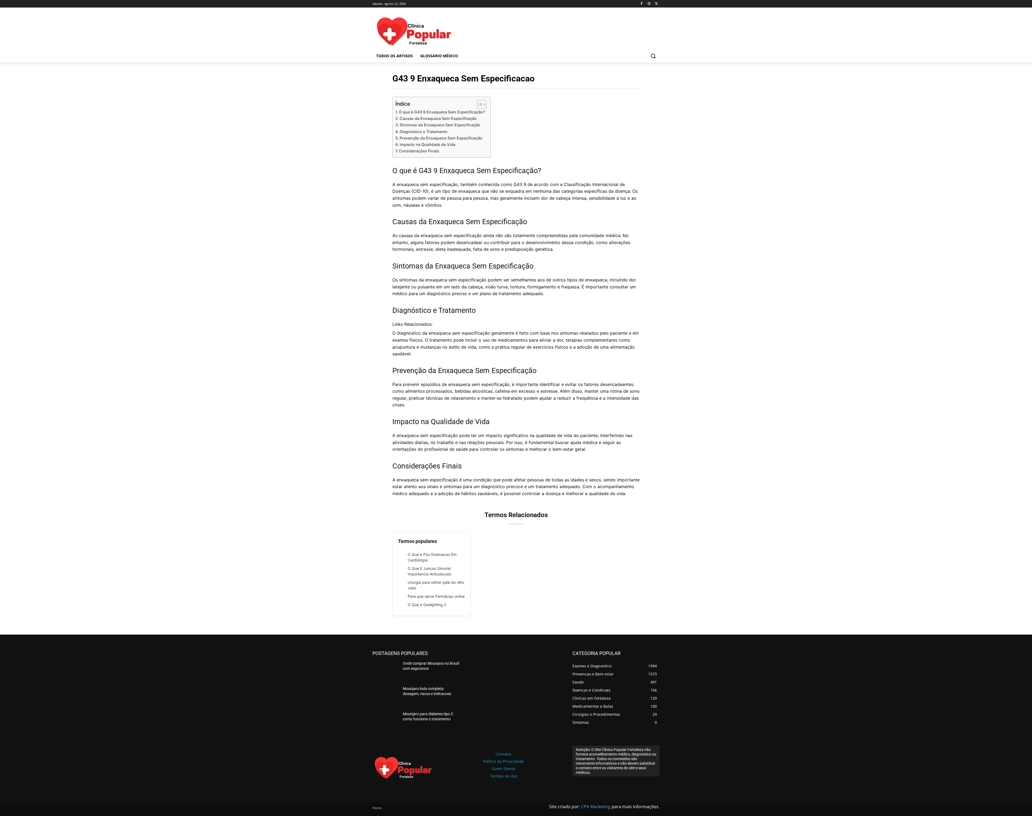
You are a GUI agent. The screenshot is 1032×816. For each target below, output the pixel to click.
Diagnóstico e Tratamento (423, 131)
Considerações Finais (419, 151)
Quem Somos (503, 768)
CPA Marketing (596, 807)
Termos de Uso (503, 776)
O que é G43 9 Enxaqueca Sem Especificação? (442, 112)
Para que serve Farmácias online (436, 596)
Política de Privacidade (503, 761)
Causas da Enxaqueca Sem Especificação (438, 118)
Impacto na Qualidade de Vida (427, 144)
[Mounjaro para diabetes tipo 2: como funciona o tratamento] (385, 722)
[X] (656, 4)
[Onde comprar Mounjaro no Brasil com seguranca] (385, 671)
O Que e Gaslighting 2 (427, 604)
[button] (653, 55)
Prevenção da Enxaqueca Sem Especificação (441, 138)
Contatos (503, 754)
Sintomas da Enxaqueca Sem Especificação (440, 125)
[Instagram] (649, 4)
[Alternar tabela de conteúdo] (479, 104)
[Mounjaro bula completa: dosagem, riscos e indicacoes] (385, 696)
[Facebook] (642, 4)
